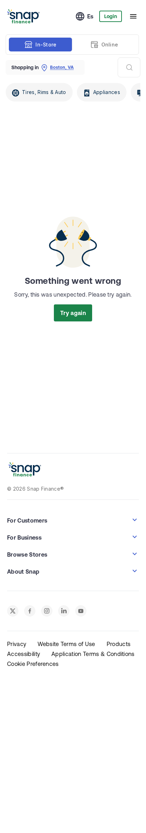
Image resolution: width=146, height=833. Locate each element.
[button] (73, 519)
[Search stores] (129, 67)
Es (90, 16)
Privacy (16, 644)
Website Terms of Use (66, 644)
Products (119, 644)
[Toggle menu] (133, 16)
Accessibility (23, 654)
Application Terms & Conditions (93, 654)
